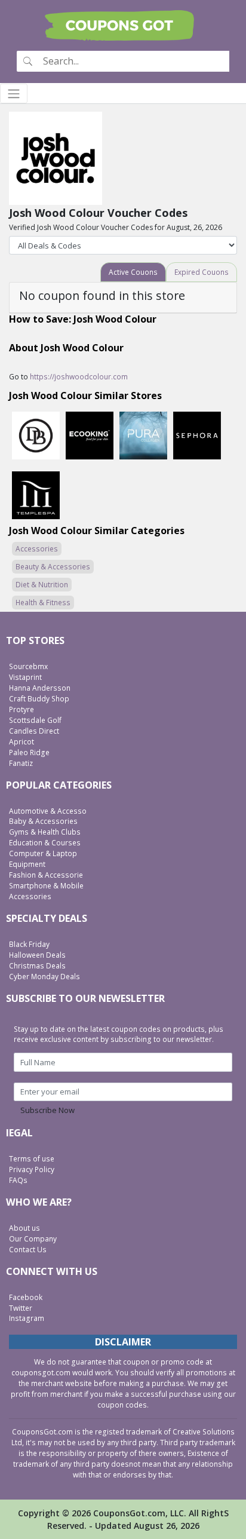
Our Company (33, 1239)
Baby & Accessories (43, 821)
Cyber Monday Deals (44, 976)
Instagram (26, 1318)
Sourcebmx (28, 666)
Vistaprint (25, 677)
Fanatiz (21, 763)
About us (24, 1228)
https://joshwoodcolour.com (79, 377)
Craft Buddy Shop (39, 699)
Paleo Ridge (29, 752)
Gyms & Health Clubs (45, 832)
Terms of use (31, 1159)
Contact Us (28, 1249)
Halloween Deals (37, 955)
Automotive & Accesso (48, 811)
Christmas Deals (37, 966)
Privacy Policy (31, 1169)
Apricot (21, 742)
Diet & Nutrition (42, 585)
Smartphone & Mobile (46, 886)
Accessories (37, 549)
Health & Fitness (43, 602)
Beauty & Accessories (53, 567)
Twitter (20, 1308)
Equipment (27, 864)
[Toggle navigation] (13, 93)
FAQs (18, 1180)
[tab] (133, 272)
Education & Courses (45, 843)
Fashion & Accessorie (46, 875)
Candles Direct (34, 731)
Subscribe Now (47, 1110)
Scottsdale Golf (35, 720)
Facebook (25, 1297)
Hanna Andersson (39, 688)
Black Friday (29, 944)
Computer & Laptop (43, 853)
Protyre (21, 709)
